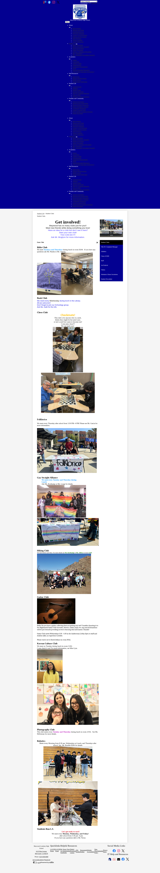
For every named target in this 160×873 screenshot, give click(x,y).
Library (75, 60)
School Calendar (77, 40)
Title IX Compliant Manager (81, 93)
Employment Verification (80, 82)
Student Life (40, 213)
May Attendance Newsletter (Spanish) (84, 55)
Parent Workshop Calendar (80, 107)
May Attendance (77, 53)
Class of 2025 (77, 95)
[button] (69, 120)
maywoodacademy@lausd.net (41, 860)
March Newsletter (78, 45)
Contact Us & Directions (80, 35)
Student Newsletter (78, 92)
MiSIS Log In (77, 80)
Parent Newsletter (78, 113)
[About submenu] (69, 27)
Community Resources (79, 108)
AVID (74, 68)
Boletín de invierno (78, 48)
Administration (77, 65)
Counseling (76, 62)
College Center (77, 63)
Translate (94, 3)
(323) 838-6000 (43, 857)
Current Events (77, 87)
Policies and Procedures (79, 37)
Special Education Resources (81, 70)
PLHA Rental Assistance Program (82, 112)
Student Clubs (77, 90)
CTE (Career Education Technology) (83, 72)
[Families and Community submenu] (69, 100)
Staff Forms (76, 77)
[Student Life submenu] (69, 85)
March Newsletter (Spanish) (81, 47)
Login (37, 863)
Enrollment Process (78, 32)
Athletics (75, 88)
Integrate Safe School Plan (80, 103)
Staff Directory (77, 38)
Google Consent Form (79, 110)
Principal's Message (78, 33)
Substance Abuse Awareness (81, 97)
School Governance (78, 102)
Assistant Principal (78, 42)
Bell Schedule (77, 28)
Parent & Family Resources (81, 105)
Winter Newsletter (78, 50)
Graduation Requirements (80, 67)
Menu (67, 22)
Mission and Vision (78, 30)
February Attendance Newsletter (82, 52)
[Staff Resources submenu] (69, 75)
